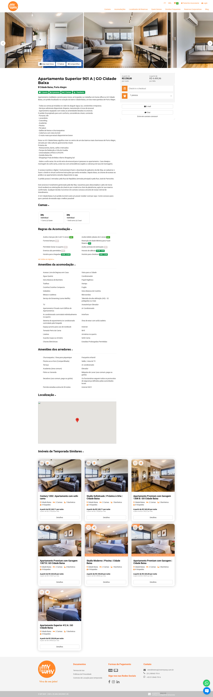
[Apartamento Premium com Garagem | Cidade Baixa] (153, 540)
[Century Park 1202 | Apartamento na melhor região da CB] (59, 475)
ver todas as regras (45, 259)
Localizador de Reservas (138, 9)
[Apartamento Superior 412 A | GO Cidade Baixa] (59, 605)
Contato (107, 9)
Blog (207, 9)
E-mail (148, 106)
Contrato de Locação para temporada (87, 678)
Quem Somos (156, 9)
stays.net (163, 693)
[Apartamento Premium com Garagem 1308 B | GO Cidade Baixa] (153, 475)
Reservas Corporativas (193, 9)
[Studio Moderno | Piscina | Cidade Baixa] (106, 540)
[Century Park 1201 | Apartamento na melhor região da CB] (106, 475)
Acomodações (119, 9)
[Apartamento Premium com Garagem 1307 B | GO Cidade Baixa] (59, 540)
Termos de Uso (78, 670)
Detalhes (59, 517)
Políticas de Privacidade (82, 674)
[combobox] (151, 96)
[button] (210, 43)
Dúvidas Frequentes (172, 9)
